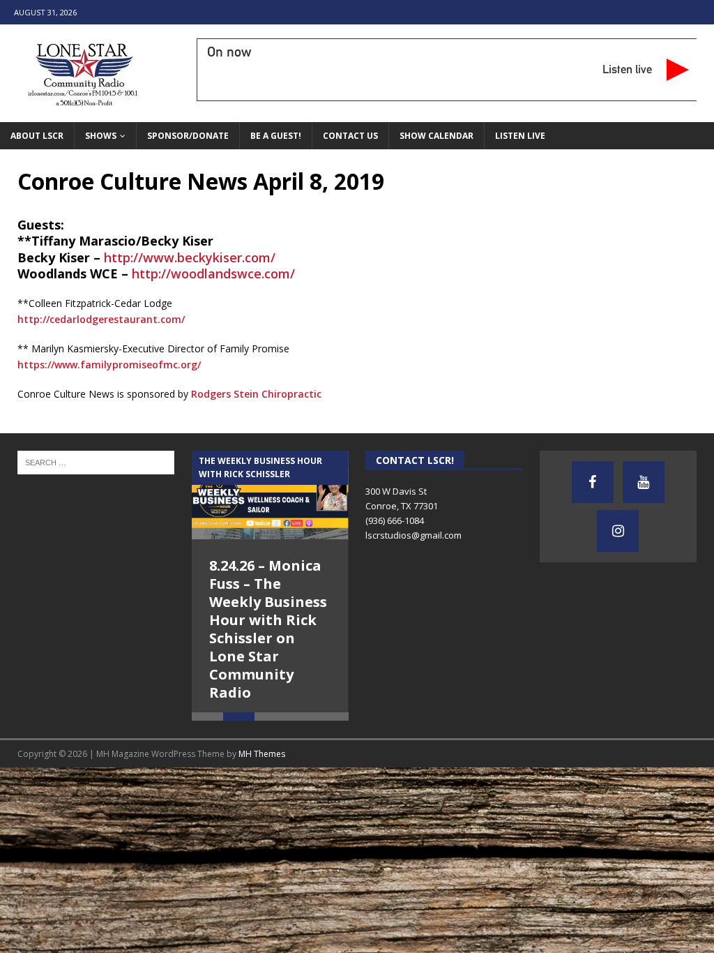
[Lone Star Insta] (618, 531)
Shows (100, 136)
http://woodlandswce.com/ (213, 273)
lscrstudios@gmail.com (413, 535)
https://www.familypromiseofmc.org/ (109, 364)
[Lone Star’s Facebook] (593, 482)
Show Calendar (436, 136)
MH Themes (261, 761)
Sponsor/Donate (188, 136)
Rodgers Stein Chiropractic (256, 393)
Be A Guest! (275, 136)
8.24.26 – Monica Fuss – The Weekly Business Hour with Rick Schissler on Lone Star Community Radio (268, 629)
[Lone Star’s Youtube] (643, 482)
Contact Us (350, 136)
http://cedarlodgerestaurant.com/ (101, 319)
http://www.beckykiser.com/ (189, 257)
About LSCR (36, 136)
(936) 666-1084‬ (394, 520)
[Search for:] (95, 462)
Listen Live (520, 136)
